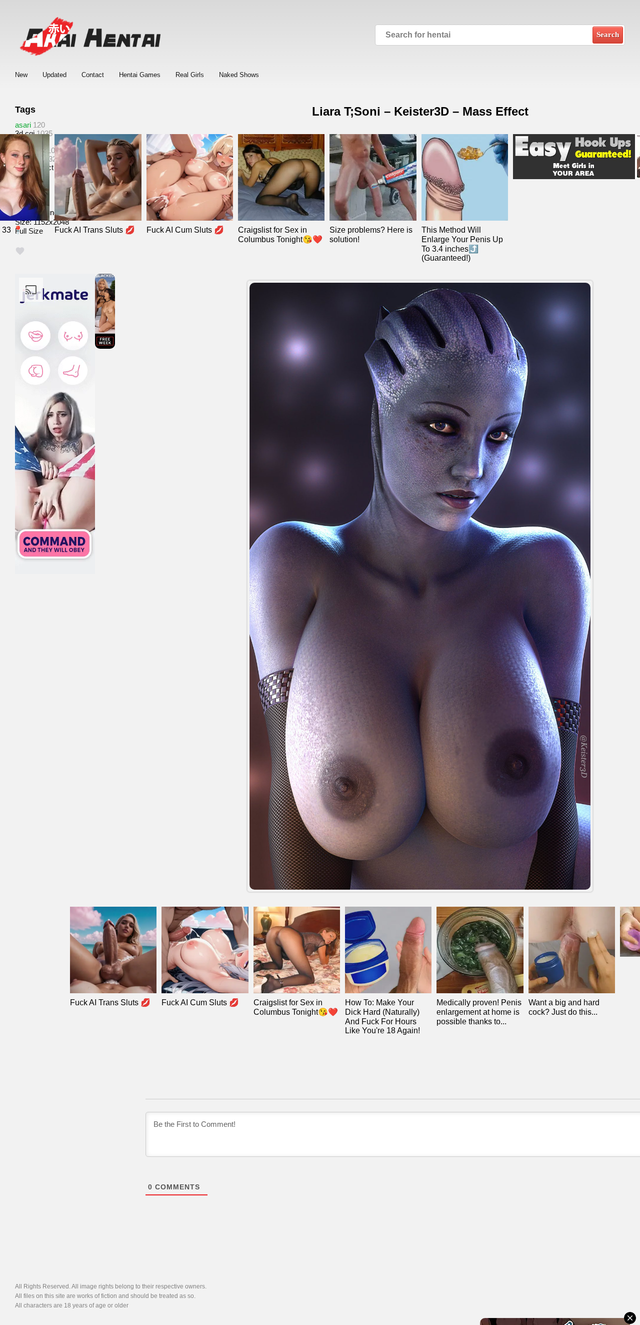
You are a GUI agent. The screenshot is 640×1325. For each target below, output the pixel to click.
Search (607, 35)
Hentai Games (139, 75)
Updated (54, 75)
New (21, 75)
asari (23, 125)
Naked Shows (239, 75)
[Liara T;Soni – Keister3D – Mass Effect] (420, 586)
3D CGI (24, 133)
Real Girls (190, 75)
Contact (93, 75)
